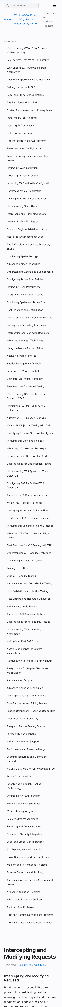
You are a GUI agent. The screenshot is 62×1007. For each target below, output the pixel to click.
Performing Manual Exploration (24, 190)
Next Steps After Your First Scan (25, 236)
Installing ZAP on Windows (22, 117)
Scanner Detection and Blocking (25, 872)
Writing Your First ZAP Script (23, 641)
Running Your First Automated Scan (27, 198)
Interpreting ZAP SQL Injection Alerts (27, 455)
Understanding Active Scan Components (30, 271)
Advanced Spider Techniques (23, 263)
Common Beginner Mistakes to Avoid (27, 229)
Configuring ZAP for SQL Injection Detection (26, 408)
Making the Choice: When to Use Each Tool (31, 768)
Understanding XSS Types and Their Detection (27, 473)
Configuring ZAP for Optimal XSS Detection (25, 485)
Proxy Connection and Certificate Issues (29, 857)
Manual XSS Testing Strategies (24, 502)
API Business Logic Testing (22, 606)
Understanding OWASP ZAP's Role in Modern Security (27, 50)
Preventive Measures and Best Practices (29, 922)
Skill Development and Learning (25, 849)
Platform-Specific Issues (20, 907)
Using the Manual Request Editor (25, 348)
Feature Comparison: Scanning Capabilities (31, 710)
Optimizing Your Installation (22, 167)
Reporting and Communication (24, 826)
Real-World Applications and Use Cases (29, 79)
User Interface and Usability (22, 718)
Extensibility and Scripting (21, 733)
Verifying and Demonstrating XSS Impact (30, 525)
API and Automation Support (23, 741)
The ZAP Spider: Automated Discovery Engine (28, 246)
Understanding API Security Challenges (29, 552)
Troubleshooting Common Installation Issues (27, 158)
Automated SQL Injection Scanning (26, 417)
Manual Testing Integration (22, 811)
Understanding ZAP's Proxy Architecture (29, 317)
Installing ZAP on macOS (21, 125)
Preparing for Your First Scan (23, 175)
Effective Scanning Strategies (23, 803)
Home (7, 19)
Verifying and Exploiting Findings (25, 440)
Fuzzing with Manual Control (23, 371)
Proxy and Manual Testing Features (26, 726)
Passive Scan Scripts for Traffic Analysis (29, 660)
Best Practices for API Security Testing (28, 621)
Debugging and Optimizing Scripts (26, 695)
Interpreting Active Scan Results (25, 294)
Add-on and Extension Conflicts (24, 899)
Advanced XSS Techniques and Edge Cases (28, 535)
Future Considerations (19, 776)
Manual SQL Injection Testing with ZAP (28, 425)
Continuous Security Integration (24, 834)
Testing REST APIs (17, 568)
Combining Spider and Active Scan (26, 302)
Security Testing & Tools (32, 964)
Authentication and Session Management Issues (30, 882)
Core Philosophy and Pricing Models (27, 703)
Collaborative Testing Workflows (25, 378)
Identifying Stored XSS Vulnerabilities (28, 510)
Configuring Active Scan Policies (25, 279)
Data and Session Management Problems (30, 914)
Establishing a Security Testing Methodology (24, 786)
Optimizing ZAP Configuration (23, 795)
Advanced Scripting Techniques (25, 687)
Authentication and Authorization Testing (30, 583)
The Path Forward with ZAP (22, 102)
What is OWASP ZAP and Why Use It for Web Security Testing (26, 19)
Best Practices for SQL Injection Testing (29, 463)
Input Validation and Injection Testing (27, 591)
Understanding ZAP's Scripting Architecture (24, 631)
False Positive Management (22, 818)
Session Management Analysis (24, 363)
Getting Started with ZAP (21, 87)
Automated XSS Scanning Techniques (28, 495)
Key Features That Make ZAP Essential (28, 59)
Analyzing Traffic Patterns (21, 355)
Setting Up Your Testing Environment (27, 325)
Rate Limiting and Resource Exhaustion (29, 598)
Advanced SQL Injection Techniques (27, 448)
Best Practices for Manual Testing (26, 386)
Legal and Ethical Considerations (25, 94)
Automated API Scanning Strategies (27, 614)
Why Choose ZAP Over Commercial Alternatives (26, 69)
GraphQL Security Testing (21, 575)
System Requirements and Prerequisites (29, 110)
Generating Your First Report (23, 221)
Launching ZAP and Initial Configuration (29, 183)
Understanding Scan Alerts (22, 206)
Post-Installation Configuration (24, 148)
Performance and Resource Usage (26, 749)
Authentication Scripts (19, 680)
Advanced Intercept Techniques (25, 340)
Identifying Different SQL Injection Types (30, 433)
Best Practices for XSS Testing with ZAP (29, 545)
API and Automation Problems (23, 891)
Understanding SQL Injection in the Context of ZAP (26, 396)
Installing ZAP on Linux (19, 133)
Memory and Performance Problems (27, 864)
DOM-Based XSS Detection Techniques (29, 518)
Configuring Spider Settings (22, 256)
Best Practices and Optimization (25, 309)
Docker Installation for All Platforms (26, 140)
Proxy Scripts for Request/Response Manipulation (27, 670)
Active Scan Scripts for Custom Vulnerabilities (24, 651)
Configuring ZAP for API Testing (25, 560)
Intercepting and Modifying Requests (28, 332)
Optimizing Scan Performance (24, 286)
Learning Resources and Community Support (27, 758)
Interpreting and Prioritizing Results (26, 213)
